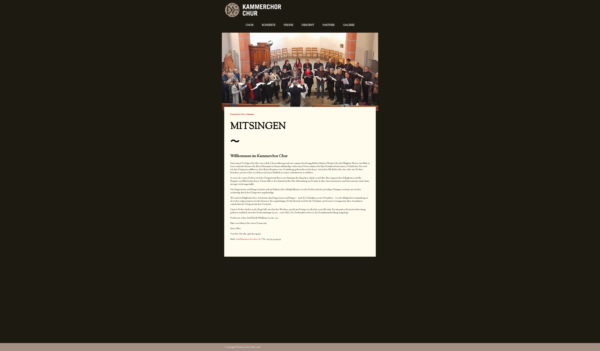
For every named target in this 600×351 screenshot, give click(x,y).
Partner (328, 25)
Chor (250, 25)
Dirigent (308, 25)
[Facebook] (372, 347)
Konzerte (268, 25)
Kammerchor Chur (237, 114)
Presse (288, 25)
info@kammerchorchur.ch (248, 239)
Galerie (348, 25)
